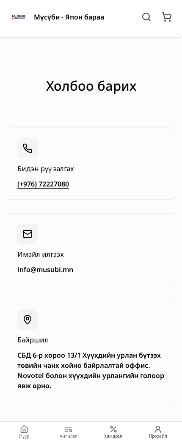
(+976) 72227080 (43, 184)
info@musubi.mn (45, 269)
